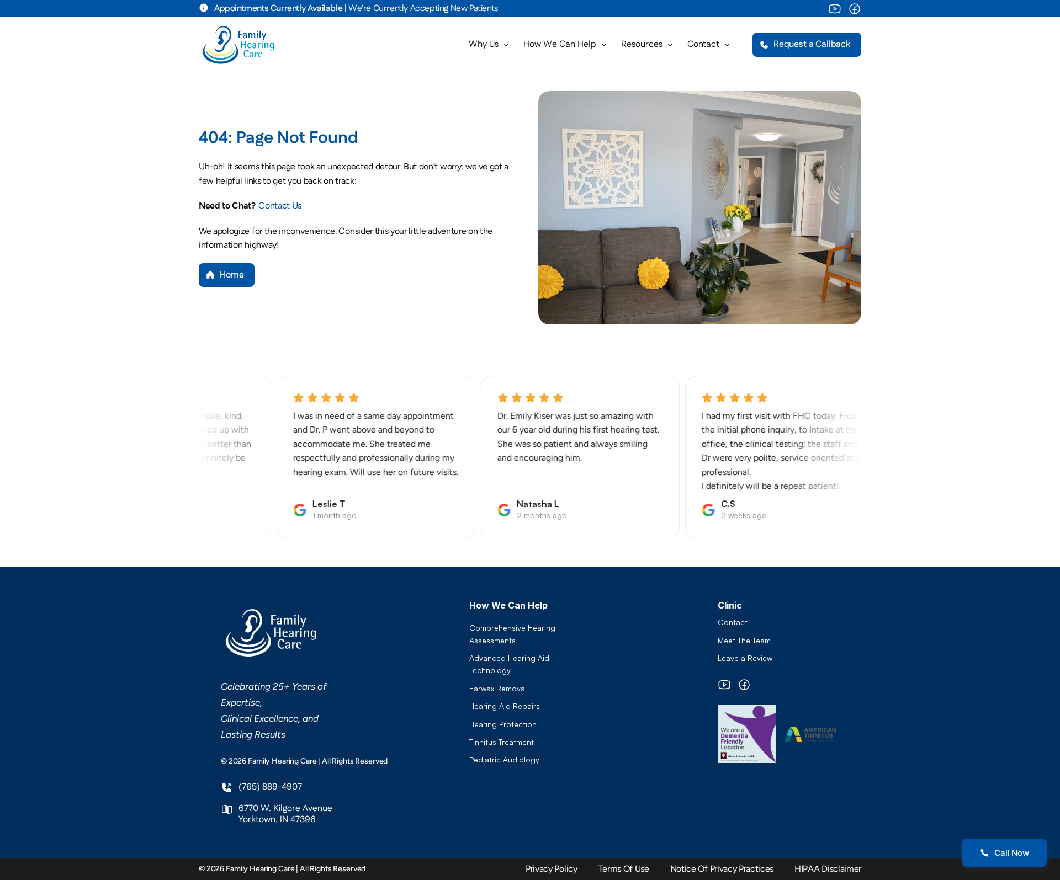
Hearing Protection (503, 724)
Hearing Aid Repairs (504, 706)
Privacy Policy (551, 868)
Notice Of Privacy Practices (721, 868)
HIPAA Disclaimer (827, 868)
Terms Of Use (623, 868)
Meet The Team (744, 640)
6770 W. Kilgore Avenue (285, 808)
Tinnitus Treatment (501, 741)
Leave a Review (745, 658)
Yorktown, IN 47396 (277, 819)
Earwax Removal (498, 688)
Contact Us (280, 205)
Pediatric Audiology (504, 759)
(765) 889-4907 (270, 787)
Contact (733, 622)
